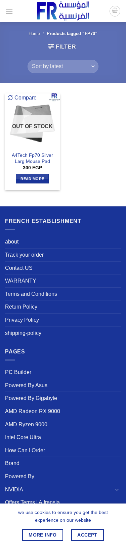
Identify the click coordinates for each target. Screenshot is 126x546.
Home (34, 33)
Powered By (19, 476)
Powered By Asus (26, 385)
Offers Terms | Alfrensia (32, 502)
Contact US (19, 268)
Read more (32, 179)
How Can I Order (25, 450)
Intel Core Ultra (23, 437)
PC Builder (18, 372)
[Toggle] (117, 489)
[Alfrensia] (63, 11)
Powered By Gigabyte (31, 398)
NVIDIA (14, 489)
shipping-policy (23, 333)
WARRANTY (20, 281)
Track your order (24, 255)
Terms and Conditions (31, 294)
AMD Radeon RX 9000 (32, 411)
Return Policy (21, 307)
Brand (12, 463)
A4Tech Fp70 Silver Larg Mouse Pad (32, 158)
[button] (9, 11)
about (11, 242)
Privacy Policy (22, 320)
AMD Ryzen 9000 (26, 424)
